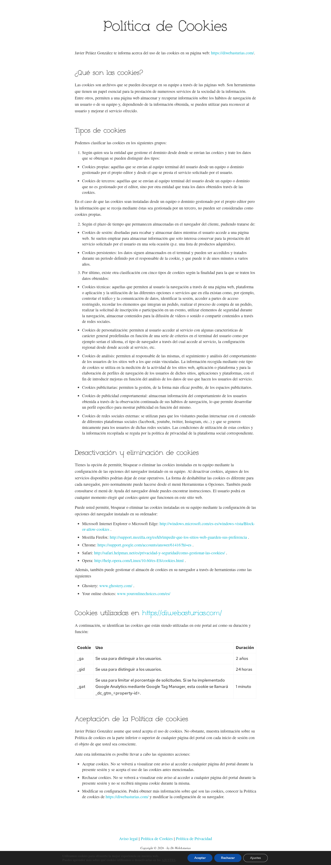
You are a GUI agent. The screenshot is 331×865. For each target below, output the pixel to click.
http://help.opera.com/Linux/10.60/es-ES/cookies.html (139, 560)
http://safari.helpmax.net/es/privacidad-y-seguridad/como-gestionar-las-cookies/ (159, 552)
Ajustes (255, 858)
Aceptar (200, 858)
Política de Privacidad (194, 838)
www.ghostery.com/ (115, 585)
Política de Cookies (157, 838)
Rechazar (228, 858)
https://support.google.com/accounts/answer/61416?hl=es (144, 545)
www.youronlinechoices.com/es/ (143, 593)
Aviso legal (128, 838)
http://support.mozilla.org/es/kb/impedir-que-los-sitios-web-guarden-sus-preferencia (178, 537)
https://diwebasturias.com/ (232, 52)
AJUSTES (168, 860)
